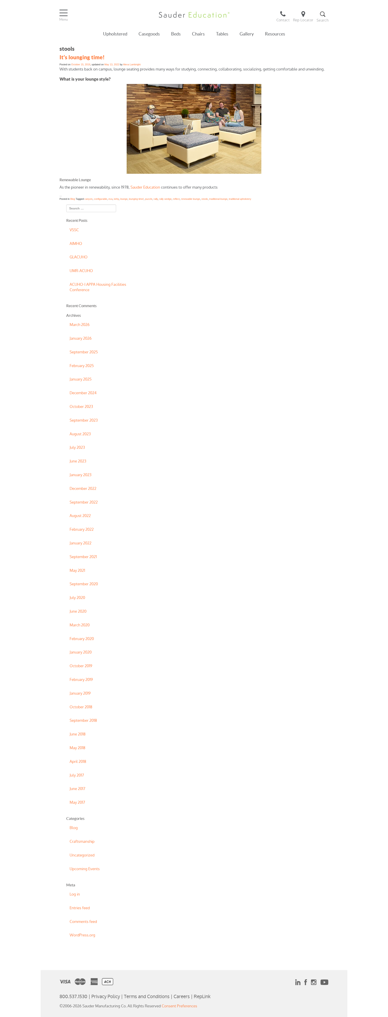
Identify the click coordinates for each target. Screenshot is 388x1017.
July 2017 (77, 775)
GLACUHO (79, 257)
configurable (100, 199)
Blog (72, 199)
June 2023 (78, 461)
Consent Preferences (179, 1006)
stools (204, 199)
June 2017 (77, 788)
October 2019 (81, 666)
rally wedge (165, 199)
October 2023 (81, 406)
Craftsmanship (82, 841)
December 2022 (83, 488)
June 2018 (78, 734)
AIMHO (76, 243)
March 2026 (80, 324)
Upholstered (115, 33)
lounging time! (136, 199)
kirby (116, 199)
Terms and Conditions (147, 996)
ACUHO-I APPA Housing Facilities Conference (98, 287)
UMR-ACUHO (81, 270)
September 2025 (84, 352)
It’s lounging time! (82, 57)
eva (110, 199)
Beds (176, 33)
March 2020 (80, 625)
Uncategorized (82, 855)
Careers (182, 996)
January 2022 (80, 543)
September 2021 (83, 556)
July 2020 (77, 597)
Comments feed (83, 921)
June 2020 (78, 611)
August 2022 (80, 515)
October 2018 (81, 707)
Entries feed (80, 908)
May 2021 (77, 570)
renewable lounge (190, 199)
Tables (222, 33)
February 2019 (81, 679)
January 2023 (80, 475)
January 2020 (81, 652)
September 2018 (83, 720)
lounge (124, 199)
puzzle (148, 199)
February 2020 (82, 638)
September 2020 (84, 584)
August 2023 (80, 434)
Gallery (247, 33)
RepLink (202, 996)
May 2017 (77, 802)
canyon (88, 199)
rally (156, 199)
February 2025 (82, 365)
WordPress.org (82, 935)
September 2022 (84, 502)
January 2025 (81, 379)
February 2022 (82, 529)
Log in (75, 894)
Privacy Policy (105, 996)
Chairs (198, 33)
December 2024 (83, 393)
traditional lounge (218, 199)
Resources (275, 33)
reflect (176, 199)
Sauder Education (145, 187)
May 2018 (77, 748)
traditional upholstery (240, 199)
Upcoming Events (85, 869)
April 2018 (78, 761)
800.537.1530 (73, 996)
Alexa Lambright (132, 64)
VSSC (74, 230)
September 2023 (84, 420)
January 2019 (80, 693)
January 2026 (81, 338)
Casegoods (149, 33)
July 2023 (77, 447)
